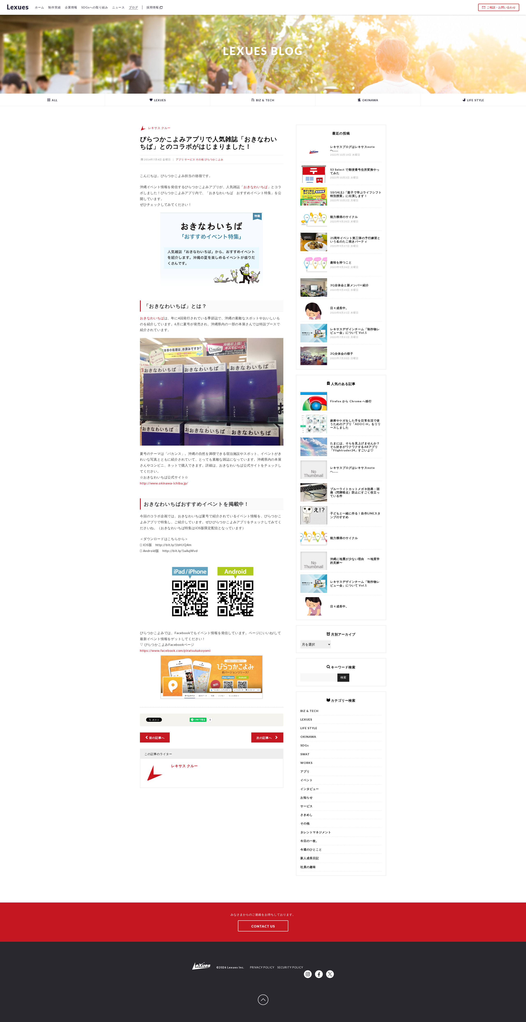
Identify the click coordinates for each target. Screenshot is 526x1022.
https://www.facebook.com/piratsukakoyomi (175, 650)
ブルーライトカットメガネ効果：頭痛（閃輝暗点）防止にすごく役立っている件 (355, 492)
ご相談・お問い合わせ (501, 7)
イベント (306, 780)
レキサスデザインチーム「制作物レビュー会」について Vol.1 (355, 583)
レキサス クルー (159, 128)
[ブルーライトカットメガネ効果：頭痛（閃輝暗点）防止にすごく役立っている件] (313, 492)
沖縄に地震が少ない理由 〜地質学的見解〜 (355, 560)
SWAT (305, 754)
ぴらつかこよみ (214, 159)
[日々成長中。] (313, 606)
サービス (190, 159)
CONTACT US (263, 926)
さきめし (306, 814)
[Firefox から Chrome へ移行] (313, 401)
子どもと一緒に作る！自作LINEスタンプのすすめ (355, 515)
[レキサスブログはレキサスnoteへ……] (313, 469)
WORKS (306, 762)
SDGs (304, 745)
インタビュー (309, 789)
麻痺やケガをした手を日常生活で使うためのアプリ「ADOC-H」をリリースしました (355, 424)
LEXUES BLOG (263, 51)
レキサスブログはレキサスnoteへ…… (352, 469)
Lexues (18, 7)
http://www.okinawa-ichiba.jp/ (164, 483)
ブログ (133, 7)
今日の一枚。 (309, 841)
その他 (200, 159)
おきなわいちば (255, 187)
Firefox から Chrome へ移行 (351, 401)
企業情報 (71, 7)
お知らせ (306, 797)
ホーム (39, 7)
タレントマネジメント (315, 832)
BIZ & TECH (264, 100)
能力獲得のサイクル (344, 538)
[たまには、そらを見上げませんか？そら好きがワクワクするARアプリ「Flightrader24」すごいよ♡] (313, 447)
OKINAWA (369, 100)
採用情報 (152, 7)
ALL (54, 100)
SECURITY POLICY (290, 967)
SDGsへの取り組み (94, 7)
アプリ (180, 159)
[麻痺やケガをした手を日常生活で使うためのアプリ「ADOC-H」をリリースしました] (313, 424)
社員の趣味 (308, 867)
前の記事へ (156, 737)
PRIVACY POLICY (262, 967)
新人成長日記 (309, 858)
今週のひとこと (311, 849)
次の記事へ (265, 737)
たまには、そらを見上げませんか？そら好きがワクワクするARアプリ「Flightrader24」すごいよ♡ (355, 446)
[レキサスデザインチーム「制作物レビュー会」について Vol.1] (313, 583)
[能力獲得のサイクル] (313, 538)
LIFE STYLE (475, 100)
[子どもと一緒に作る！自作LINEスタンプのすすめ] (313, 515)
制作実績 (54, 7)
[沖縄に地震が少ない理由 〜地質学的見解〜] (313, 561)
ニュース (118, 7)
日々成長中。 (339, 606)
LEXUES (159, 100)
